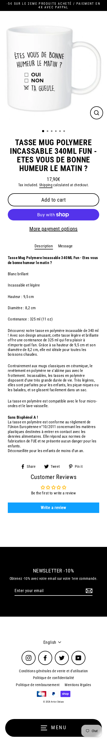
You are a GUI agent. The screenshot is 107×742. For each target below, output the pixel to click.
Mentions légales (78, 685)
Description (44, 246)
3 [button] (52, 131)
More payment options (53, 229)
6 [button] (64, 131)
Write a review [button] (53, 507)
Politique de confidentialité (53, 678)
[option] (53, 68)
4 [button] (56, 131)
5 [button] (60, 131)
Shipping (45, 185)
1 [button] (43, 131)
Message (65, 246)
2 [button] (48, 131)
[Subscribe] (88, 591)
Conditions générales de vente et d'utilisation (53, 671)
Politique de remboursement (37, 685)
